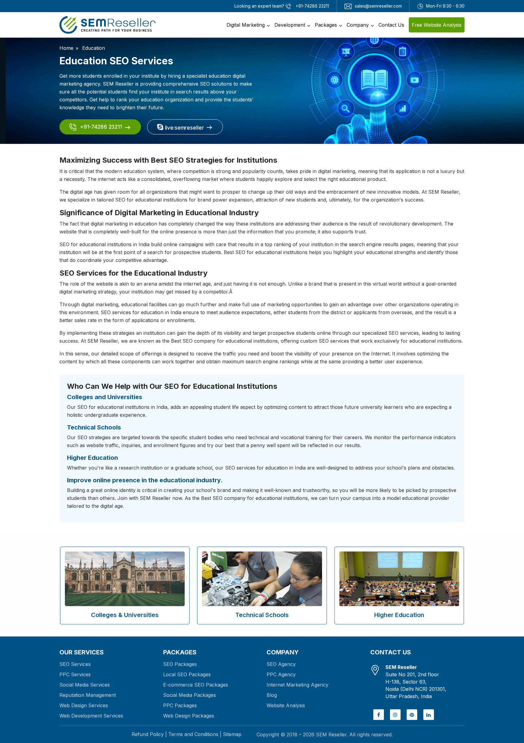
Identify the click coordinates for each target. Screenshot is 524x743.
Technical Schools (262, 615)
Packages (326, 25)
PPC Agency (281, 674)
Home (66, 48)
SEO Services (75, 664)
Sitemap (232, 734)
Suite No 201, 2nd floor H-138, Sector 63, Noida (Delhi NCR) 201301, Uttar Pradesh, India (415, 681)
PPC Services (75, 674)
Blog (272, 695)
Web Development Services (91, 716)
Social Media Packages (189, 695)
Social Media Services (84, 685)
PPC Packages (180, 705)
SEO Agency (281, 664)
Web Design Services (83, 705)
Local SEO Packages (187, 674)
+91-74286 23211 (100, 127)
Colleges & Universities (125, 615)
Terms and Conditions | (194, 734)
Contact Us (391, 25)
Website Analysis (286, 705)
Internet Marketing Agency (297, 685)
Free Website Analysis (437, 25)
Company (358, 25)
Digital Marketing (246, 25)
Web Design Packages (188, 716)
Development (289, 25)
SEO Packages (180, 664)
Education (93, 48)
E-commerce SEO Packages (195, 685)
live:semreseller (183, 128)
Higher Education (399, 615)
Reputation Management (87, 695)
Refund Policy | (149, 734)
